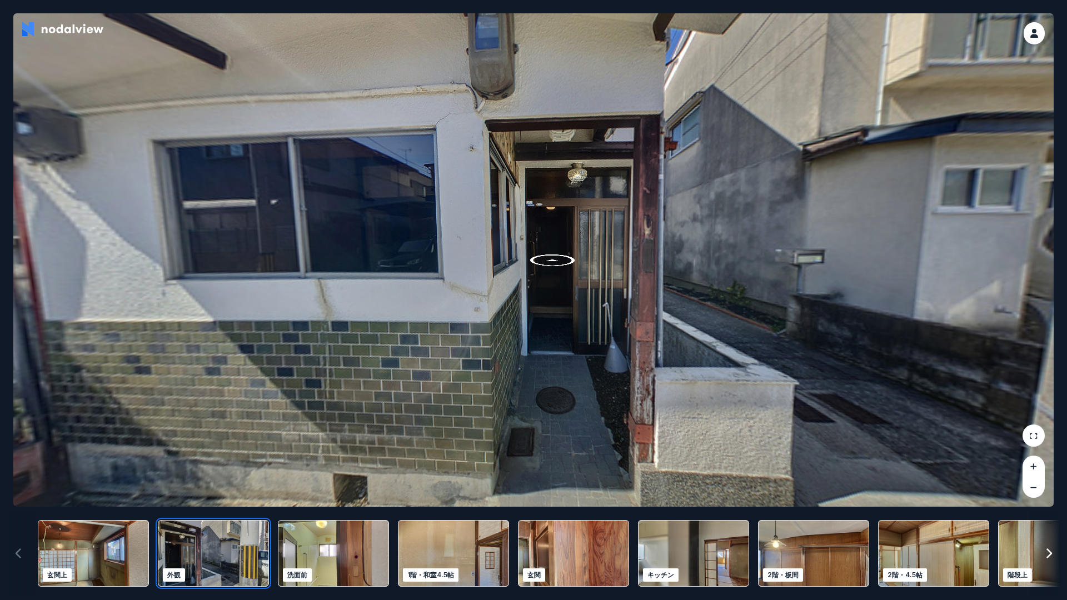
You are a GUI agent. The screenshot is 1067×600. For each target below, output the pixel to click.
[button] (1034, 33)
